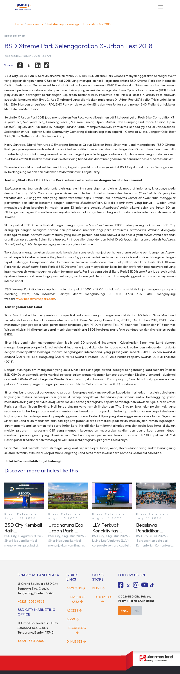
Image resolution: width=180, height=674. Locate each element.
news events (35, 24)
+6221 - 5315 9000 (31, 641)
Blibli (96, 588)
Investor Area (77, 599)
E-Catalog (77, 628)
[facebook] (19, 65)
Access (72, 610)
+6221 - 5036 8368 (31, 601)
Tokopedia (103, 597)
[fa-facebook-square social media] (120, 584)
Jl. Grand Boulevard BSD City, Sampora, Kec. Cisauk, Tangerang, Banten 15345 (38, 588)
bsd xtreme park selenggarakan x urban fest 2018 (79, 24)
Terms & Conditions (141, 600)
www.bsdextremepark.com (35, 299)
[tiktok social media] (128, 585)
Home (19, 24)
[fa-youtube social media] (144, 584)
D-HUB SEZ (75, 641)
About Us (74, 588)
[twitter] (28, 65)
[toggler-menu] (160, 7)
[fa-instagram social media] (135, 584)
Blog (71, 619)
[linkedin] (37, 65)
